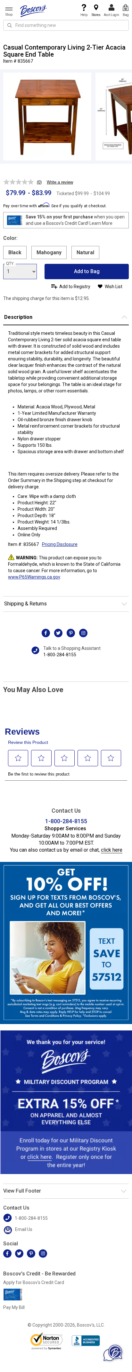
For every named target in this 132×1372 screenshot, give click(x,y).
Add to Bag (87, 271)
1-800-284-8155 (59, 654)
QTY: (10, 263)
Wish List (113, 286)
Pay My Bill (14, 1307)
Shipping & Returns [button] (25, 604)
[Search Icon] (9, 25)
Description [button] (18, 317)
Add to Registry (74, 286)
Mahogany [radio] (49, 252)
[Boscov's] (33, 10)
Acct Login (111, 15)
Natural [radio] (85, 252)
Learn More (100, 223)
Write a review (60, 182)
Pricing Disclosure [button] (60, 544)
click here (111, 850)
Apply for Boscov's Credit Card (33, 1282)
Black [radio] (14, 252)
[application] (113, 1353)
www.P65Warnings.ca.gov (34, 577)
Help (83, 15)
